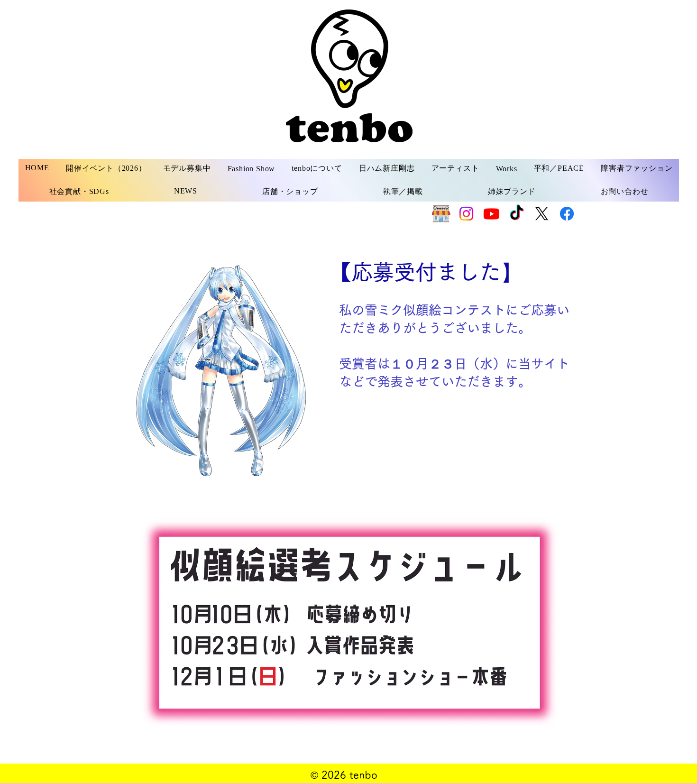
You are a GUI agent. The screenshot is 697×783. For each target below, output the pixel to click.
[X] (541, 213)
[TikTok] (516, 213)
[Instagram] (466, 213)
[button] (186, 168)
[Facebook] (567, 213)
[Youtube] (491, 213)
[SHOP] (441, 213)
